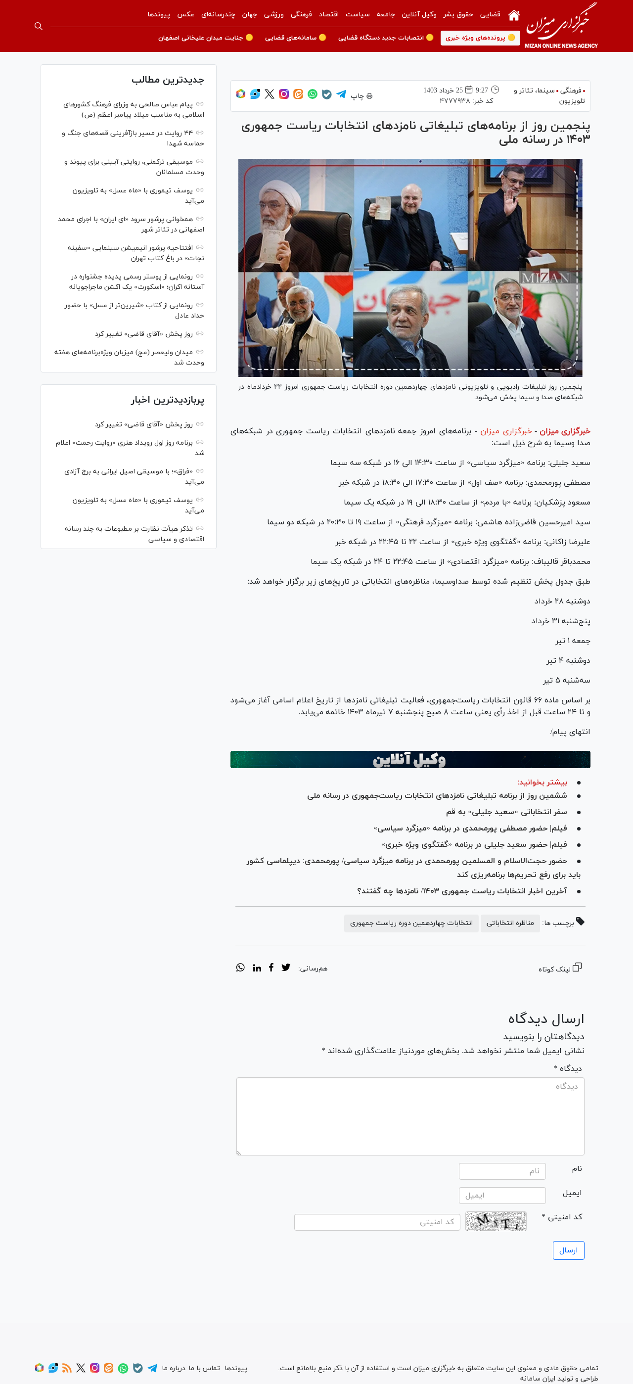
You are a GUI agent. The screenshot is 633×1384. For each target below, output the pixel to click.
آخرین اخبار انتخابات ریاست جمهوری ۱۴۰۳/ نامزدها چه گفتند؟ (462, 891)
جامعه (386, 14)
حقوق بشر (458, 14)
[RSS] (67, 1371)
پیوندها (158, 14)
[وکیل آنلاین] (410, 759)
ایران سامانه (537, 1379)
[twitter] (285, 969)
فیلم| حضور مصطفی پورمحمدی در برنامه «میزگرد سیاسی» (470, 828)
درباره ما (173, 1368)
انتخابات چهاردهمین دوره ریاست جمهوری (411, 923)
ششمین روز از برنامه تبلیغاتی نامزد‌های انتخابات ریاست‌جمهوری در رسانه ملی (437, 795)
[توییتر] (269, 97)
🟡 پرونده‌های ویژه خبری (480, 38)
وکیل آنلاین (419, 14)
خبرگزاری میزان (565, 431)
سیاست (358, 14)
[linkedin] (257, 969)
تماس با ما (204, 1368)
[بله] (327, 97)
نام (577, 1168)
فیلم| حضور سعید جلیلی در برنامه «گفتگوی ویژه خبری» (474, 844)
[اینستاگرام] (284, 97)
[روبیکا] (241, 97)
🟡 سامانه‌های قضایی (295, 38)
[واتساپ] (312, 97)
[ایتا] (298, 97)
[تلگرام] (341, 97)
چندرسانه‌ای (218, 14)
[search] (39, 26)
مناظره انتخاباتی (510, 923)
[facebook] (271, 969)
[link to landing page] (561, 25)
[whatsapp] (240, 969)
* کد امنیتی (562, 1217)
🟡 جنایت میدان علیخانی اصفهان (205, 38)
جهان (249, 14)
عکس (185, 14)
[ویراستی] (255, 97)
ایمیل (572, 1193)
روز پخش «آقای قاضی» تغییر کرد (144, 334)
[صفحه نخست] (514, 14)
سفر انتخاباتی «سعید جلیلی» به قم (506, 812)
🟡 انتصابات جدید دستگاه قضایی (386, 38)
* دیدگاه (567, 1068)
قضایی (490, 14)
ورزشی (274, 14)
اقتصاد (329, 14)
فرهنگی (301, 14)
